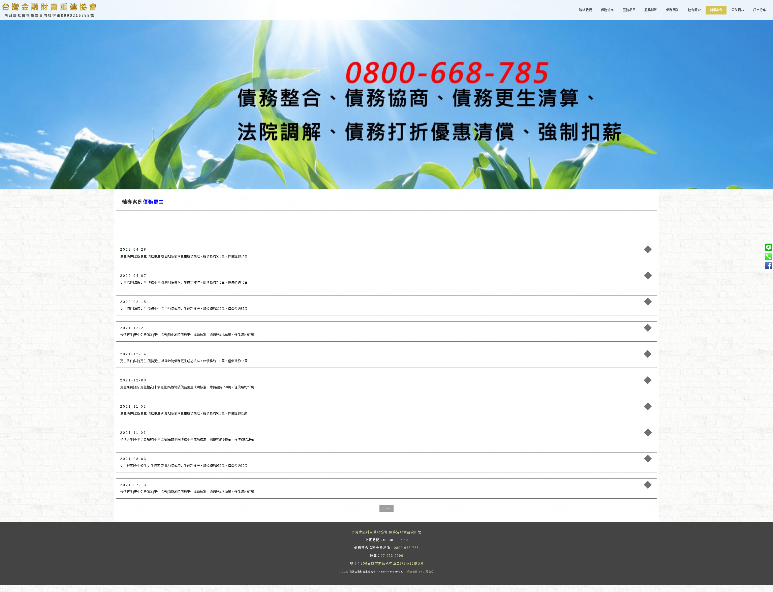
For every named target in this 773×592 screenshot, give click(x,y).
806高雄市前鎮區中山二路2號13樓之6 (392, 563)
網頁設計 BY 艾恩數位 (420, 571)
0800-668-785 (406, 548)
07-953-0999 (392, 555)
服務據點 (650, 10)
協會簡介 (694, 10)
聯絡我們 (585, 10)
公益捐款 (737, 10)
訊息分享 (759, 10)
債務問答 (672, 10)
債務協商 (607, 10)
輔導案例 (716, 10)
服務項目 (629, 10)
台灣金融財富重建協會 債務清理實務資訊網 (386, 532)
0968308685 (768, 247)
